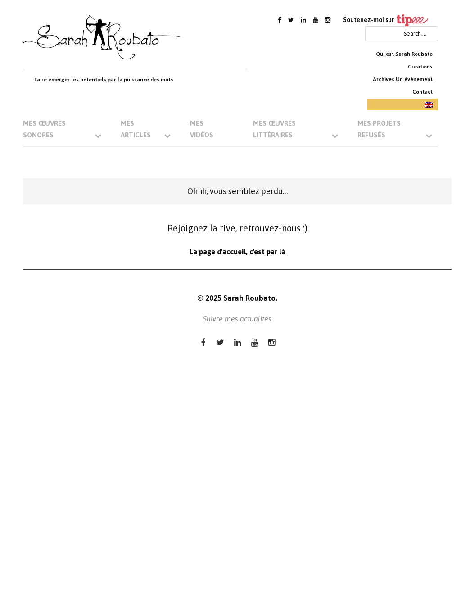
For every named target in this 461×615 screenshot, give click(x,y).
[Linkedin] (303, 19)
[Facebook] (279, 19)
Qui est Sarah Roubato (404, 54)
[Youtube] (315, 19)
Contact (422, 92)
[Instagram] (327, 19)
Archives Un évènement (403, 79)
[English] (402, 104)
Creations (420, 66)
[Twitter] (291, 19)
